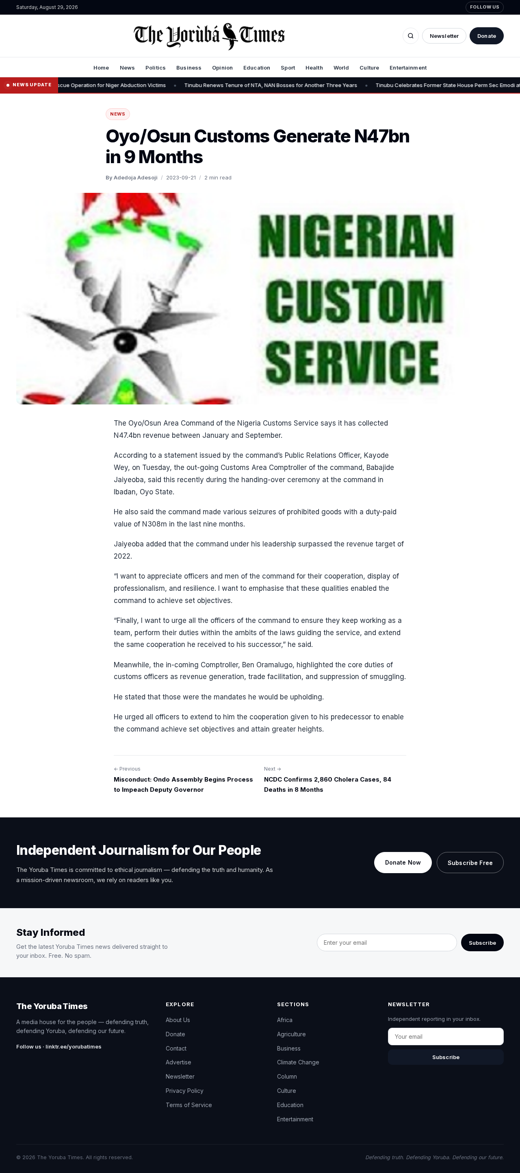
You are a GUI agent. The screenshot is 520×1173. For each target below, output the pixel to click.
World (341, 67)
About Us (178, 1019)
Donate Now (403, 862)
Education (256, 67)
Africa (284, 1019)
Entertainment (408, 67)
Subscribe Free (470, 862)
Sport (288, 67)
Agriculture (291, 1034)
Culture (369, 67)
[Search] (411, 36)
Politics (155, 67)
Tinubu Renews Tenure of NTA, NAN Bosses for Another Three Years (223, 85)
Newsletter (444, 36)
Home (101, 67)
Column (287, 1076)
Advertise (178, 1062)
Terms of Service (189, 1104)
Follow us (484, 7)
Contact (176, 1048)
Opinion (222, 67)
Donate (486, 36)
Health (314, 67)
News (127, 67)
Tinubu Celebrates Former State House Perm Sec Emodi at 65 (404, 85)
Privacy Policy (185, 1090)
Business (189, 67)
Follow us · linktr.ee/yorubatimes (59, 1046)
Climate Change (298, 1062)
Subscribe (482, 942)
